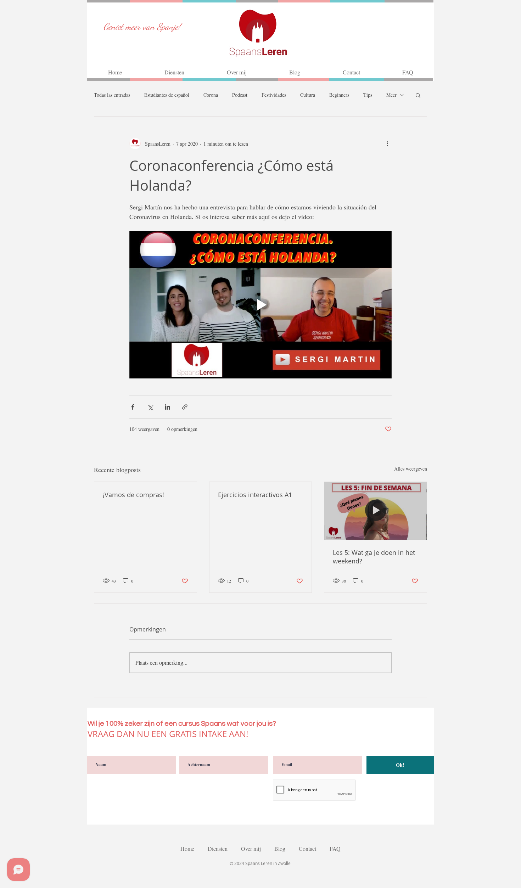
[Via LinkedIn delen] (167, 407)
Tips (367, 94)
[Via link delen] (184, 407)
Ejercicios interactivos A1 (255, 494)
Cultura (307, 94)
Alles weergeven (410, 468)
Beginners (339, 94)
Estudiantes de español (166, 94)
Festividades (274, 94)
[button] (418, 95)
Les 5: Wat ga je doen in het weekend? (374, 556)
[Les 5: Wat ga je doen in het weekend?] (375, 510)
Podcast (239, 94)
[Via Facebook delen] (132, 407)
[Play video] (260, 304)
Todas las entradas (112, 94)
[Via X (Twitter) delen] (150, 407)
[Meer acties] (387, 143)
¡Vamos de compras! (133, 494)
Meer (391, 94)
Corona (210, 94)
